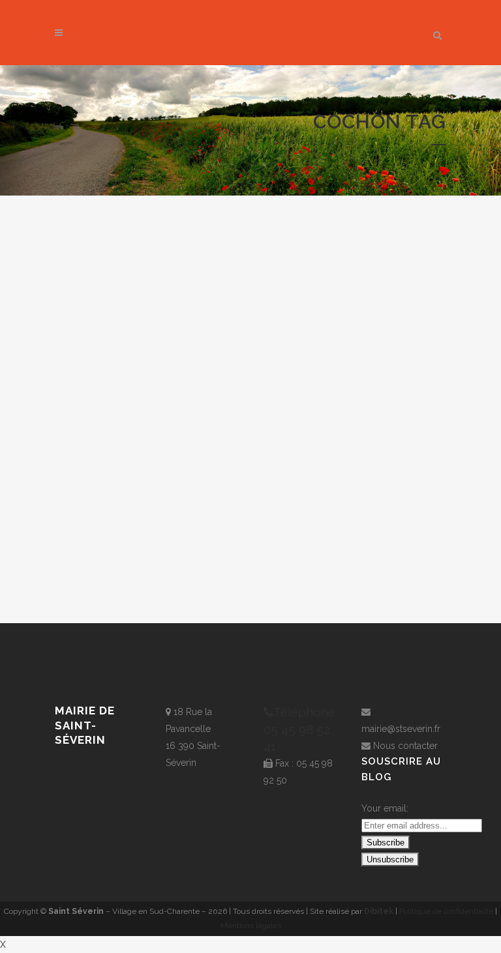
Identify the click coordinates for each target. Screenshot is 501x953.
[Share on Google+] (156, 572)
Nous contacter (405, 745)
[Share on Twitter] (139, 572)
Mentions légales (250, 925)
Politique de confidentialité (446, 911)
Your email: (384, 808)
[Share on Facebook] (126, 572)
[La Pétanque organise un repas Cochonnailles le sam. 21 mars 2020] (146, 324)
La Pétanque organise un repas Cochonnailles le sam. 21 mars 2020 (146, 498)
